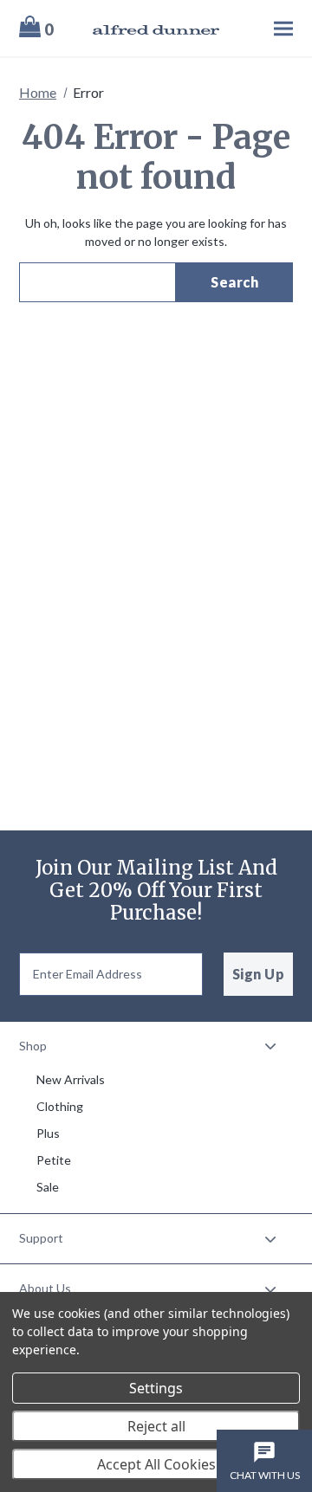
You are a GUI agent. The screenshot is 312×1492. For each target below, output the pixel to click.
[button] (156, 1046)
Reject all (156, 1426)
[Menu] (266, 28)
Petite (53, 1160)
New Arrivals (70, 1079)
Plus (48, 1133)
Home (37, 92)
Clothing (59, 1106)
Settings (156, 1388)
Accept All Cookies (156, 1464)
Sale (47, 1186)
